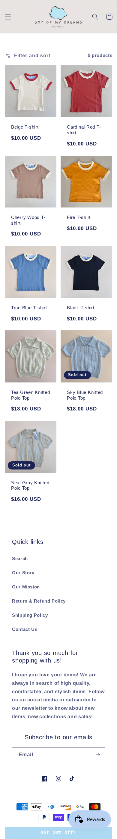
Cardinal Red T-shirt (84, 129)
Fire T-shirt (79, 217)
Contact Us (24, 629)
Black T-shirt (80, 307)
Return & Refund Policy (39, 601)
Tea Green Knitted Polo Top (30, 395)
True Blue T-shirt (29, 307)
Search (20, 558)
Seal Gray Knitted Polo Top (30, 485)
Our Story (23, 572)
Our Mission (26, 587)
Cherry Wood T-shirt (28, 220)
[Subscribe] (98, 754)
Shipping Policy (30, 615)
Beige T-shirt (25, 126)
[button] (8, 16)
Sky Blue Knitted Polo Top (85, 395)
